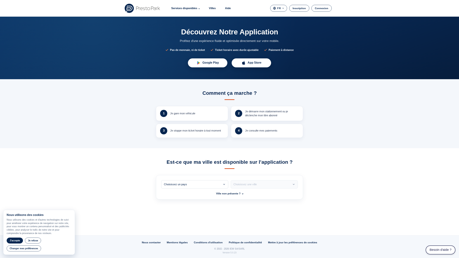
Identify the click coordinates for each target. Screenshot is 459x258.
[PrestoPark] (142, 8)
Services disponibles (184, 8)
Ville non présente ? (228, 193)
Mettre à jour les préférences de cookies (292, 242)
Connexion (321, 8)
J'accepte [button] (15, 240)
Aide (228, 8)
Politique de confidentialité (245, 242)
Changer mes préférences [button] (24, 248)
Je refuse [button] (33, 240)
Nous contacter (151, 242)
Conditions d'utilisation (208, 242)
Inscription (299, 8)
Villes (212, 8)
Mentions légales (177, 242)
